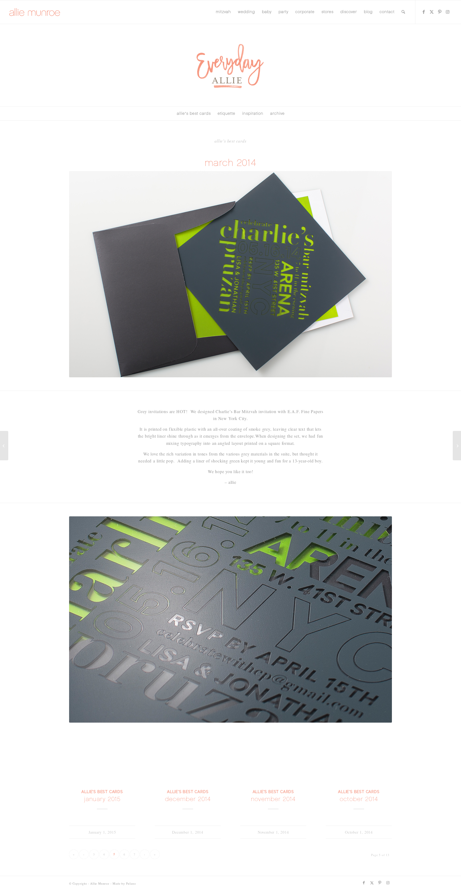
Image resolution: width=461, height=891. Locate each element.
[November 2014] (273, 757)
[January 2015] (102, 757)
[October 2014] (359, 757)
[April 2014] (4, 445)
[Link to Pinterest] (440, 12)
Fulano (131, 883)
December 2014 (188, 799)
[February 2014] (457, 445)
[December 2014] (188, 757)
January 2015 (102, 799)
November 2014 (273, 799)
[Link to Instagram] (448, 12)
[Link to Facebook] (424, 12)
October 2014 (359, 799)
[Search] (403, 12)
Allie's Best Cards (102, 791)
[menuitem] (223, 12)
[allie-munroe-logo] (35, 12)
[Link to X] (432, 12)
